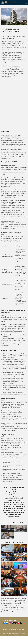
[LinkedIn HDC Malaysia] (7, 623)
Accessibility (11, 631)
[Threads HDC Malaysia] (21, 623)
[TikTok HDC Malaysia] (15, 623)
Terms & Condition (13, 629)
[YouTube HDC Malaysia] (18, 623)
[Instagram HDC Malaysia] (10, 623)
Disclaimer (5, 629)
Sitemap (17, 631)
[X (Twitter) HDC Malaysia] (12, 623)
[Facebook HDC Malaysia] (4, 623)
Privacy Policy (21, 629)
